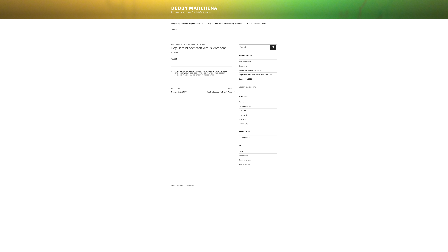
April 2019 (243, 102)
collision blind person (210, 71)
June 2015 (243, 115)
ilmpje (174, 58)
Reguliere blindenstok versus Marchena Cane (256, 75)
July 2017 (242, 111)
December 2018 (245, 106)
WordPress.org (244, 164)
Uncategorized (244, 137)
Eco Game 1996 (245, 62)
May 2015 (242, 119)
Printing (174, 29)
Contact (185, 29)
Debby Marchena (194, 8)
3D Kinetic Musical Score (256, 23)
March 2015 (243, 124)
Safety (199, 75)
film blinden (191, 73)
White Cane (209, 75)
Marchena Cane (206, 73)
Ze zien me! (243, 66)
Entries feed (243, 156)
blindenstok (192, 71)
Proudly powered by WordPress (182, 185)
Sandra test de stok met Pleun (250, 70)
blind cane (180, 71)
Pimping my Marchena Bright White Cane (187, 23)
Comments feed (245, 160)
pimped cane (189, 75)
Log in (241, 151)
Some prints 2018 (245, 79)
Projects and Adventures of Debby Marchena (225, 23)
